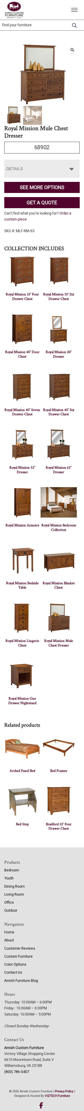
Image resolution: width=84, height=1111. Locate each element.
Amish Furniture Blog (21, 980)
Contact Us (13, 972)
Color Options (15, 964)
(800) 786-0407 (16, 1072)
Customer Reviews (19, 948)
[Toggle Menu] (74, 10)
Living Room (14, 894)
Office (9, 902)
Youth (9, 878)
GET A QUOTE (42, 202)
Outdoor (10, 910)
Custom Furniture (18, 956)
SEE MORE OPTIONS (42, 187)
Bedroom (11, 870)
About (9, 940)
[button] (72, 50)
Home (9, 932)
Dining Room (14, 886)
